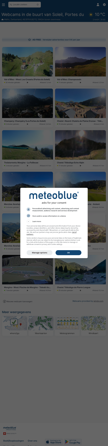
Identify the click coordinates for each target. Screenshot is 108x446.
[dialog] (54, 223)
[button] (54, 221)
